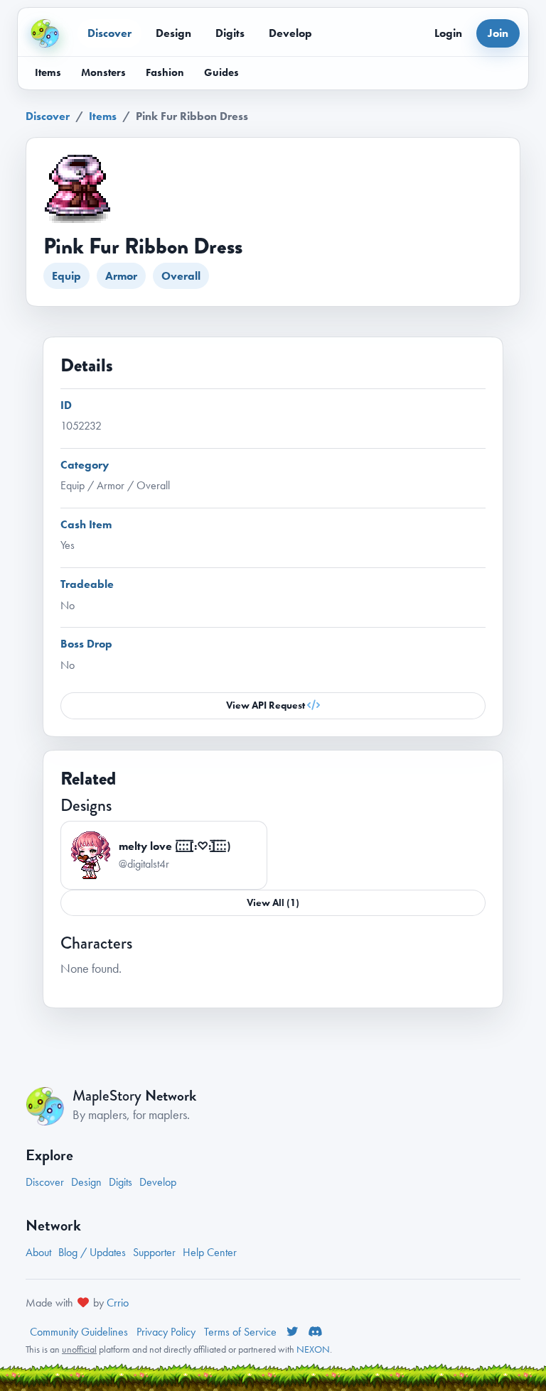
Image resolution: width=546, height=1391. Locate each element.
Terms (240, 1331)
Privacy (166, 1331)
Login (448, 33)
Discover (109, 33)
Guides (221, 72)
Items (48, 72)
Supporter (154, 1252)
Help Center (210, 1252)
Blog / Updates (92, 1252)
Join (498, 33)
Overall (180, 275)
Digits (230, 33)
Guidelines (79, 1331)
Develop (290, 33)
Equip (66, 275)
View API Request (266, 705)
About (38, 1252)
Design (173, 33)
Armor (121, 275)
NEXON (313, 1349)
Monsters (103, 72)
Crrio (118, 1302)
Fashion (165, 72)
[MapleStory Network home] (44, 33)
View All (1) (273, 902)
